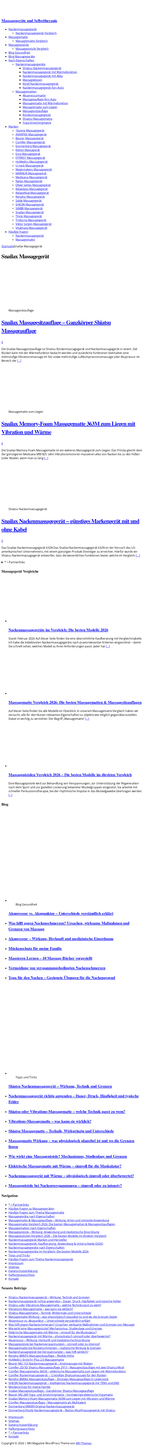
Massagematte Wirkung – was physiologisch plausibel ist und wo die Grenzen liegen (62, 1317)
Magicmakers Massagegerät (34, 169)
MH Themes (84, 1443)
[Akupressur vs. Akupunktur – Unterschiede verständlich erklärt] (75, 900)
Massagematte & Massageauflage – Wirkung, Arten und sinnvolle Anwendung (58, 1220)
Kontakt (13, 1279)
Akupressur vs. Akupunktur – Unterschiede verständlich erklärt (60, 913)
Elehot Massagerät (28, 150)
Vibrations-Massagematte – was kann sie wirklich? (49, 1121)
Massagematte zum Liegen (40, 107)
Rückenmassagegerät (37, 115)
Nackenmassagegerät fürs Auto (43, 88)
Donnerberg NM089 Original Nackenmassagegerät (41, 1406)
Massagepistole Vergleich (32, 49)
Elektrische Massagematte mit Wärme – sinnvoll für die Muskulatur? (64, 1166)
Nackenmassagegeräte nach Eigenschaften (36, 1248)
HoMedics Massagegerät (32, 162)
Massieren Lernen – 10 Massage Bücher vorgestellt (50, 958)
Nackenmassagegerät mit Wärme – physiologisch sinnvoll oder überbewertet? (71, 1176)
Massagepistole (18, 45)
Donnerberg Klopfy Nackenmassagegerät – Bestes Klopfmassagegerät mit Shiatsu (61, 1410)
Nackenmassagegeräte (30, 64)
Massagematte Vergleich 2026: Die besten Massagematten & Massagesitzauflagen (75, 702)
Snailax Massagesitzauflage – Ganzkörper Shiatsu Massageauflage (51, 1391)
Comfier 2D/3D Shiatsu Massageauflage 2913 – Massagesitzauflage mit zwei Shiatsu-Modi (66, 1367)
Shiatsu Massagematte (37, 119)
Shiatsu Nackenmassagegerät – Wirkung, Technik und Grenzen (60, 1086)
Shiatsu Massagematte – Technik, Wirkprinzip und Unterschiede (61, 1131)
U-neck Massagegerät (30, 165)
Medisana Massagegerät (31, 177)
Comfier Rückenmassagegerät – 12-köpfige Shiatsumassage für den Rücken (57, 1375)
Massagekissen (32, 80)
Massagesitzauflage (35, 111)
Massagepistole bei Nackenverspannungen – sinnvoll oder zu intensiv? (65, 1185)
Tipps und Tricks (19, 1255)
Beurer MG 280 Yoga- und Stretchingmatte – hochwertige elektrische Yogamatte (60, 1395)
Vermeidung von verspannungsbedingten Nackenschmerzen (56, 968)
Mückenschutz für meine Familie (35, 948)
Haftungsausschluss (21, 1275)
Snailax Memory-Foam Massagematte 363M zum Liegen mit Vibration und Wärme (61, 1399)
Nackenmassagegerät (22, 29)
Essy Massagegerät (28, 154)
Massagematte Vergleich (32, 41)
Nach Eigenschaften (21, 60)
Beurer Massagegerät (30, 138)
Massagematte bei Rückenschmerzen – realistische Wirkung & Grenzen (54, 1348)
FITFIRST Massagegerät (30, 158)
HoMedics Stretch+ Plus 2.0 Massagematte (36, 1360)
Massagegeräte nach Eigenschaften (31, 1216)
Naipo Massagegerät (29, 181)
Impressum (16, 1263)
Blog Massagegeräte (21, 56)
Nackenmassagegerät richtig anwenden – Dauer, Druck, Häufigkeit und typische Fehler (64, 1301)
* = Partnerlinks (14, 562)
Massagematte (18, 37)
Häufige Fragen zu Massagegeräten (31, 1209)
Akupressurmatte (34, 95)
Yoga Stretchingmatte (37, 123)
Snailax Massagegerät (30, 212)
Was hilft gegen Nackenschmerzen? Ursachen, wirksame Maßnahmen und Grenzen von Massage (71, 1325)
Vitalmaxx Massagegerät (31, 228)
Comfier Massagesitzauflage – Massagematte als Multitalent (47, 1402)
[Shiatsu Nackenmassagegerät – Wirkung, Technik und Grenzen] (75, 1073)
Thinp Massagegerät (29, 216)
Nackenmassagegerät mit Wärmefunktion (50, 72)
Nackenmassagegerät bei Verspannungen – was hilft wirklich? (48, 1352)
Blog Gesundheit (19, 53)
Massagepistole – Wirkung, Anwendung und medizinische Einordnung (53, 1232)
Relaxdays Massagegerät (32, 189)
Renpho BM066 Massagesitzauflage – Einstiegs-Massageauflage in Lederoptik (58, 1379)
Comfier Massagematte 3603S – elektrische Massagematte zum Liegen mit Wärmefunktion (67, 1371)
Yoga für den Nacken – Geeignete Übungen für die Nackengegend (61, 977)
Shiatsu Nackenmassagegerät (42, 68)
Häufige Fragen (18, 232)
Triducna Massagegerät (31, 220)
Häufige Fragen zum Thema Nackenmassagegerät (40, 1259)
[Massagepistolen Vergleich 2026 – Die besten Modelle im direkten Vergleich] (44, 766)
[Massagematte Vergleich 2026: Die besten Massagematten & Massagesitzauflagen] (44, 693)
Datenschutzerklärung (23, 1271)
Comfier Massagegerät (30, 142)
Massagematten (26, 91)
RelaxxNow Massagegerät (32, 193)
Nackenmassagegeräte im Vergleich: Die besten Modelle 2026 (58, 630)
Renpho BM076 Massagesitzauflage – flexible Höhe (41, 1356)
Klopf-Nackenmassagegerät (41, 84)
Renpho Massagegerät (30, 197)
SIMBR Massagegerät (29, 208)
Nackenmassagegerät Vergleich (36, 33)
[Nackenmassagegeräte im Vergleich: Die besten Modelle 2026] (44, 621)
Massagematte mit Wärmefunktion (45, 103)
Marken (13, 127)
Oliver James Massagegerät (33, 185)
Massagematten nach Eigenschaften (32, 1228)
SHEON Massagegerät (30, 204)
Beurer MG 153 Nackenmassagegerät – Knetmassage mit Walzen (50, 1363)
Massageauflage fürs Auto (39, 99)
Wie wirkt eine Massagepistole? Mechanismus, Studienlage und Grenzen (67, 1156)
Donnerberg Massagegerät (33, 146)
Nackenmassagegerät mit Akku (43, 76)
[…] (19, 361)
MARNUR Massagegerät (31, 173)
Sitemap (13, 1267)
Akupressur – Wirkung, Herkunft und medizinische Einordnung (61, 938)
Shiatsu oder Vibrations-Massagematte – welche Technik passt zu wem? (66, 1111)
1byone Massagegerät (30, 130)
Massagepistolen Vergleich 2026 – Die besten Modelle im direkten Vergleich (70, 774)
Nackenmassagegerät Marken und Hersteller (37, 1240)
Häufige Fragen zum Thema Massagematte (36, 1212)
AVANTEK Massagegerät (31, 134)
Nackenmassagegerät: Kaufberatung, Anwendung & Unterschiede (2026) (55, 1244)
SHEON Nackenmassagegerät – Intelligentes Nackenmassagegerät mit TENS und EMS (63, 1383)
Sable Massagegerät (29, 201)
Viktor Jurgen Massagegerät (34, 224)
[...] (107, 646)
